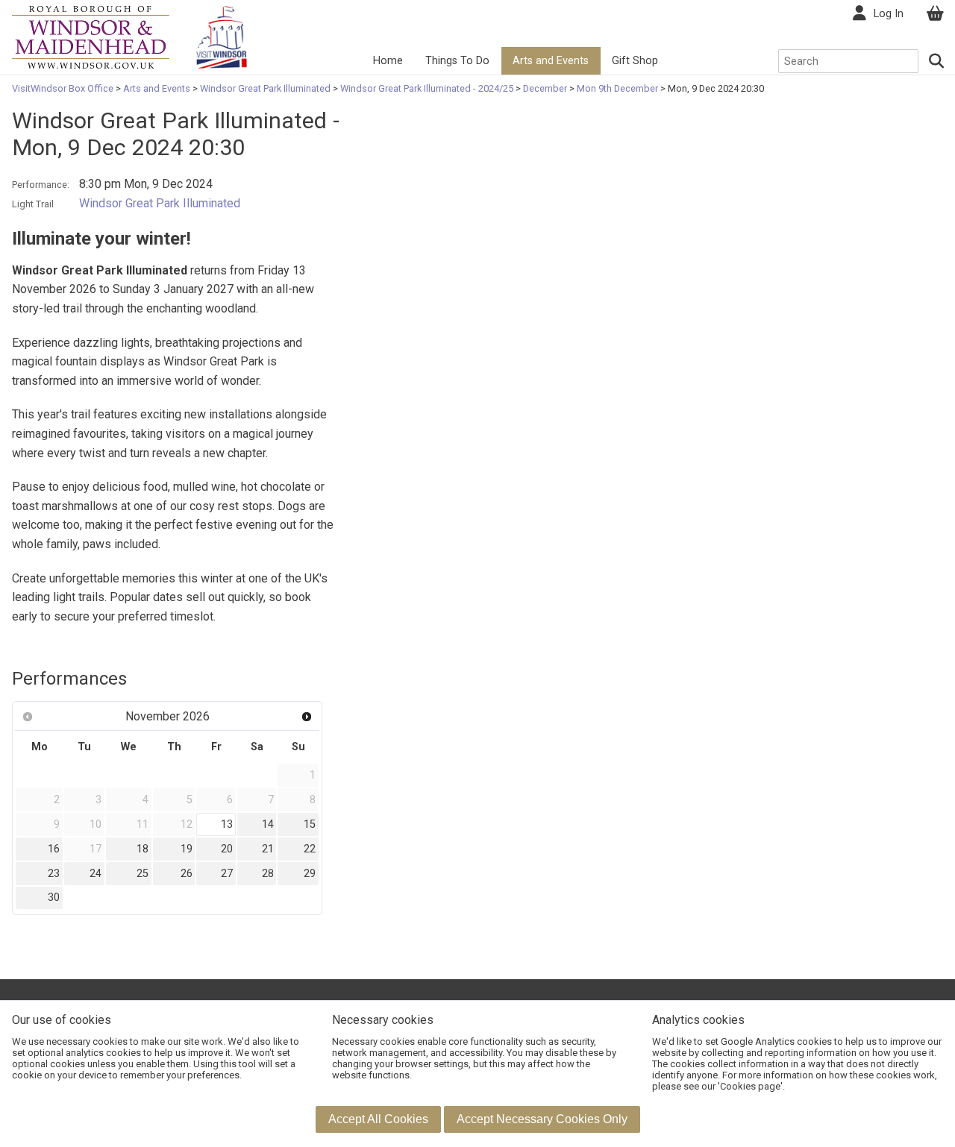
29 (310, 873)
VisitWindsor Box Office (64, 88)
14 (268, 824)
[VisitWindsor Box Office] (90, 36)
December (545, 88)
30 (54, 897)
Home (388, 60)
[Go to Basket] (935, 14)
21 (268, 849)
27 (227, 873)
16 (54, 849)
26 (186, 873)
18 (142, 849)
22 (310, 849)
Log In (889, 13)
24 (95, 873)
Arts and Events (551, 60)
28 (268, 873)
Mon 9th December (617, 88)
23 (54, 873)
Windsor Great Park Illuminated (265, 88)
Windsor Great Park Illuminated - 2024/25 (427, 88)
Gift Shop (635, 60)
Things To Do (457, 60)
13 (227, 824)
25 (142, 873)
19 (186, 849)
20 (227, 849)
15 (310, 824)
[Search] (937, 61)
